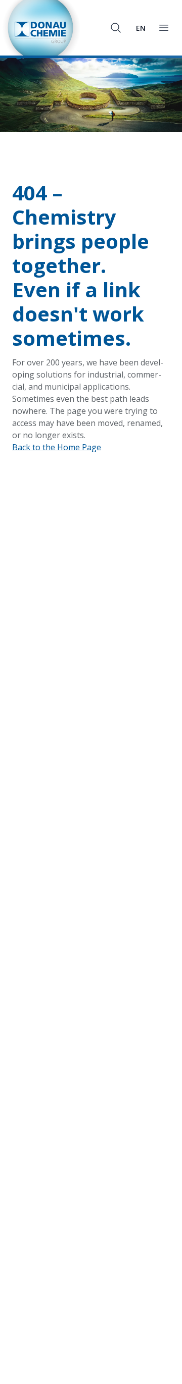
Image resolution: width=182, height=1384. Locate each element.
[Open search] (116, 28)
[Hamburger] (164, 28)
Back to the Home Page (56, 447)
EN (141, 28)
